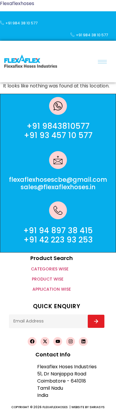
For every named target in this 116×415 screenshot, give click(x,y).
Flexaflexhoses (17, 3)
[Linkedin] (83, 341)
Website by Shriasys (88, 407)
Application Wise (51, 289)
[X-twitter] (44, 341)
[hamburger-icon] (102, 61)
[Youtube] (57, 341)
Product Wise (47, 279)
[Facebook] (32, 341)
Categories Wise (49, 269)
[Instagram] (70, 341)
